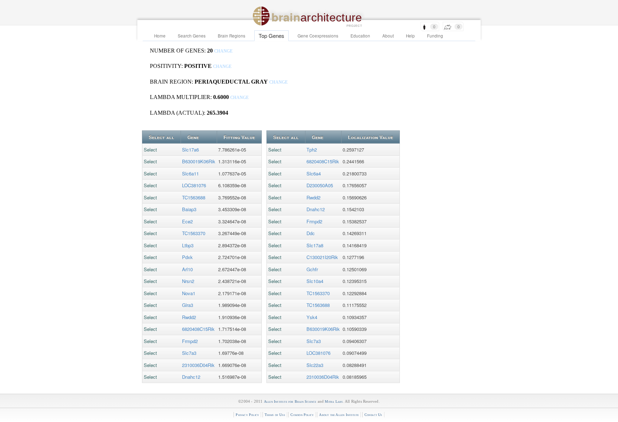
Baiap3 (189, 209)
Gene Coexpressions (318, 36)
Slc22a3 (314, 365)
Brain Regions (231, 36)
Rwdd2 (189, 317)
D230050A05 (319, 185)
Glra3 (187, 305)
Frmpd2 (190, 341)
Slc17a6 (190, 149)
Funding (435, 36)
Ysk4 (311, 317)
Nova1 (188, 293)
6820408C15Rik (198, 329)
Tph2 (311, 149)
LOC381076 (194, 185)
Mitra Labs (334, 401)
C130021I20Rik (322, 257)
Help (410, 36)
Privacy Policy (247, 415)
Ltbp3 (187, 245)
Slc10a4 (314, 281)
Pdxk (187, 257)
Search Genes (192, 36)
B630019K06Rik (198, 161)
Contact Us (373, 415)
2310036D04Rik (198, 365)
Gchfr (312, 269)
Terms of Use (275, 415)
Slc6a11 (190, 173)
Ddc (310, 233)
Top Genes (271, 35)
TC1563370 (193, 233)
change (223, 51)
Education (360, 36)
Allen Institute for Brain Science (290, 401)
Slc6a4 (313, 173)
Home (160, 36)
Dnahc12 (191, 376)
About (388, 36)
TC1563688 (193, 197)
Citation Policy (302, 415)
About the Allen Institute (339, 415)
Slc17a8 (314, 245)
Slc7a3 (189, 352)
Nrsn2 (188, 281)
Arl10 (187, 269)
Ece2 (187, 221)
